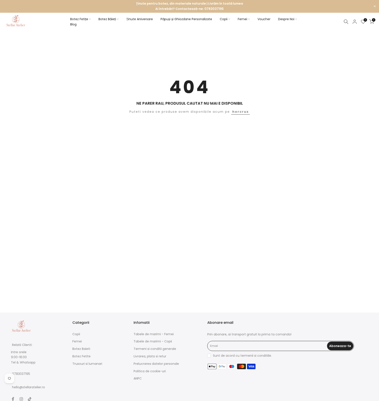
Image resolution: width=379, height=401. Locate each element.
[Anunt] (189, 6)
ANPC (138, 378)
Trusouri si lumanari (87, 364)
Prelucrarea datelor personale (156, 364)
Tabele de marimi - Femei (154, 334)
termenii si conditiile (255, 355)
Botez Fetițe (79, 19)
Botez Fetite (81, 356)
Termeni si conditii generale (155, 349)
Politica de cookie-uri (150, 371)
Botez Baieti (81, 349)
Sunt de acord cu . (242, 355)
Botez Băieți (107, 19)
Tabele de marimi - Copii (153, 341)
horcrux (240, 111)
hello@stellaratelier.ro (28, 387)
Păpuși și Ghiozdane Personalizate (186, 19)
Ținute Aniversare (139, 19)
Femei (242, 19)
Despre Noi (286, 19)
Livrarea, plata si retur (150, 356)
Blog (73, 24)
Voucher (263, 19)
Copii (223, 19)
